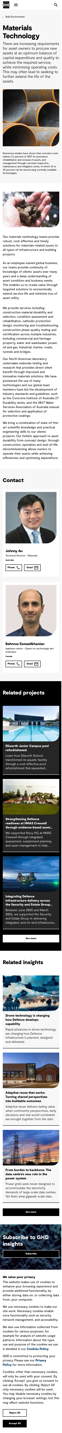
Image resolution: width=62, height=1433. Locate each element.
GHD (6, 4)
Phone (11, 567)
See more (31, 938)
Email (30, 567)
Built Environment (15, 17)
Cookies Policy (38, 1349)
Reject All (14, 1413)
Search (55, 4)
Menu (15, 4)
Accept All (15, 1423)
